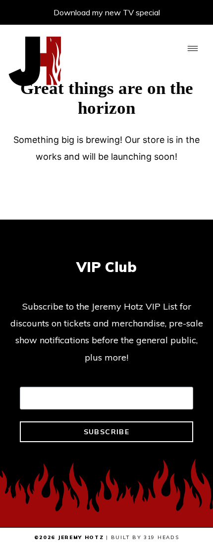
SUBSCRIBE (107, 431)
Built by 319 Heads (145, 537)
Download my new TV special (106, 12)
